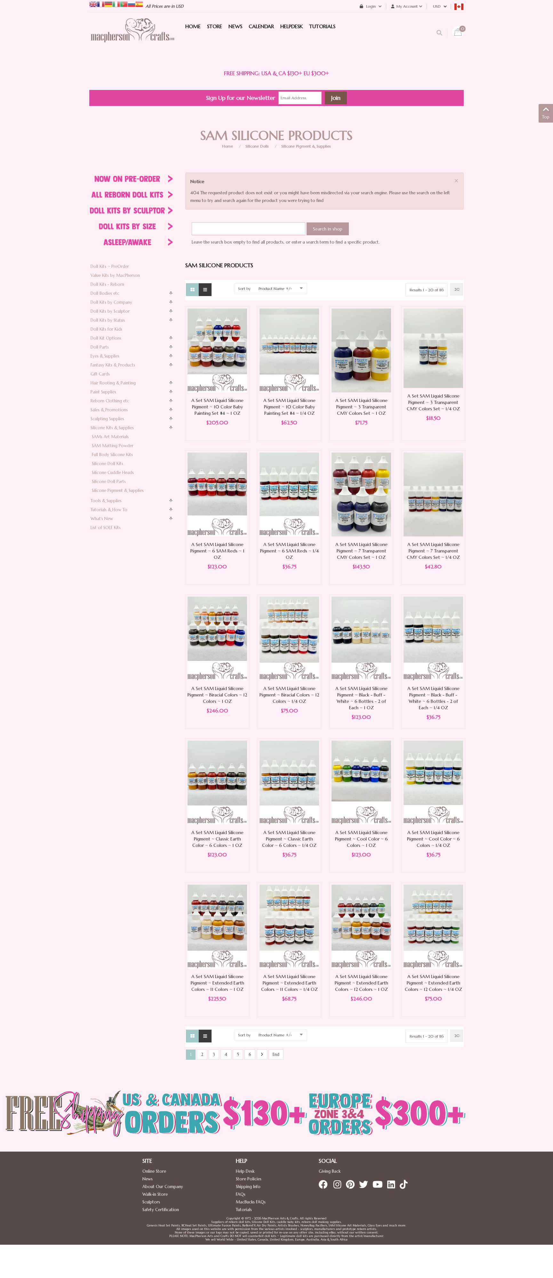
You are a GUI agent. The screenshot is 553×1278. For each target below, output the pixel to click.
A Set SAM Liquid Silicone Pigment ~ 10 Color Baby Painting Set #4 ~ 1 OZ (217, 407)
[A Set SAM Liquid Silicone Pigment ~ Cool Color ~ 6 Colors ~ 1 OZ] (361, 782)
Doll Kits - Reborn (107, 284)
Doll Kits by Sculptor (110, 311)
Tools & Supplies (106, 500)
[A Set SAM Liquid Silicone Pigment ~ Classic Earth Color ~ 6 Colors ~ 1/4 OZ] (289, 782)
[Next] (262, 1054)
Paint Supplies (103, 392)
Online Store (154, 1171)
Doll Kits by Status (108, 320)
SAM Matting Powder (112, 445)
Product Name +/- (275, 288)
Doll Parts (100, 347)
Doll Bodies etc (105, 293)
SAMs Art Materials (110, 436)
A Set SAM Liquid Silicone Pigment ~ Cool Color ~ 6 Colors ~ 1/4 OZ (433, 839)
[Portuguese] (124, 3)
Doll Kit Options (106, 338)
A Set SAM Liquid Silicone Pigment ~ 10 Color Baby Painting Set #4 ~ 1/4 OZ (289, 407)
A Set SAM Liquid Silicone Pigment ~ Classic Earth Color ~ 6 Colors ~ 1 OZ (217, 839)
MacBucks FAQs (251, 1202)
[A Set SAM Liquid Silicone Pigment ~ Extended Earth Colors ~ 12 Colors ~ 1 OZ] (361, 926)
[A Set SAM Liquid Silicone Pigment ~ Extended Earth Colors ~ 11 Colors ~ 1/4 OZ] (289, 926)
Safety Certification (160, 1209)
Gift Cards (100, 374)
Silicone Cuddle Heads (113, 472)
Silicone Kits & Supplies (112, 427)
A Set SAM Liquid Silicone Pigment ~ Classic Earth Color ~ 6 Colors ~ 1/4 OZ (289, 839)
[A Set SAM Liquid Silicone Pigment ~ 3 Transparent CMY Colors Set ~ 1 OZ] (361, 350)
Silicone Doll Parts (109, 481)
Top (545, 117)
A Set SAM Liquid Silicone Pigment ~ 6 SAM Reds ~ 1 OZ (217, 551)
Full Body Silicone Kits (112, 454)
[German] (108, 3)
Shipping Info (248, 1186)
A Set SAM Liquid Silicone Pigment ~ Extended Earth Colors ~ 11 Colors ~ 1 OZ (217, 983)
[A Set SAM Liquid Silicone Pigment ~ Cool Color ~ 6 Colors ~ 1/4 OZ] (433, 782)
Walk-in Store (155, 1194)
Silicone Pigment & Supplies (306, 146)
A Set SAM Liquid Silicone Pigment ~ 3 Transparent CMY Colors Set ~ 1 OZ (361, 407)
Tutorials (244, 1209)
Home (227, 146)
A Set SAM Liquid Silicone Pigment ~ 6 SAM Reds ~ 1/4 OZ (289, 551)
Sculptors (151, 1202)
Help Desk (245, 1171)
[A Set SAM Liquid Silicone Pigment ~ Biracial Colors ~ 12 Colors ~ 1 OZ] (217, 638)
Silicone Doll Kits (107, 463)
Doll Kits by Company (111, 302)
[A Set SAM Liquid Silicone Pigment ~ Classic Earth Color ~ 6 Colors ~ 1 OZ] (217, 782)
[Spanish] (139, 3)
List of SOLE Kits (106, 527)
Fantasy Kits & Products (113, 365)
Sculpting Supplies (107, 419)
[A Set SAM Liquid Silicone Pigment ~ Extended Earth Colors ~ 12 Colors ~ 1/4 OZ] (433, 926)
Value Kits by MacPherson (115, 275)
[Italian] (116, 3)
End (276, 1054)
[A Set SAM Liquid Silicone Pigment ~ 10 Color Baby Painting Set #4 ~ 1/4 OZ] (289, 350)
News (147, 1179)
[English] (93, 3)
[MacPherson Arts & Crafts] (132, 37)
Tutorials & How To (109, 509)
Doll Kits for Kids (106, 329)
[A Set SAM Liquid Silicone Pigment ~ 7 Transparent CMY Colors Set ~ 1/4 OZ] (433, 494)
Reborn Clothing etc (110, 401)
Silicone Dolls (257, 146)
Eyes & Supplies (105, 356)
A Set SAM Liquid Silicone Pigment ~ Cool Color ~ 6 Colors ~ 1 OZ (361, 839)
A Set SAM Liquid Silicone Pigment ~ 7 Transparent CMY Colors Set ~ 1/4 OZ (433, 551)
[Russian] (131, 3)
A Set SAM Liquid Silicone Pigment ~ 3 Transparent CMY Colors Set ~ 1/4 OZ (433, 402)
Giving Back (330, 1171)
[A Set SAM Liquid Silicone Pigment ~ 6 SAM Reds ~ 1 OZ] (217, 494)
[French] (101, 3)
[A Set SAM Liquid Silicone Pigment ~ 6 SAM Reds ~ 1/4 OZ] (289, 494)
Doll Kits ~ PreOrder (110, 266)
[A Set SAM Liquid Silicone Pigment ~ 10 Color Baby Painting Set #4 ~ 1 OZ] (217, 350)
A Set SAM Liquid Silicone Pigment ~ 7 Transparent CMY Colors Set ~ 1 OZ (361, 551)
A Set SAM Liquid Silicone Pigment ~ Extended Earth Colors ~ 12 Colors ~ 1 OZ (361, 983)
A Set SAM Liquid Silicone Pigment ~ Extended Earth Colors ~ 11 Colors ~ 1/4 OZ (289, 983)
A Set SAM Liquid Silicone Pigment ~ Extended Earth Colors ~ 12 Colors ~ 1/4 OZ (433, 983)
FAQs (240, 1194)
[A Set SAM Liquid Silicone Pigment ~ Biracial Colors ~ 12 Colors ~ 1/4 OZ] (289, 638)
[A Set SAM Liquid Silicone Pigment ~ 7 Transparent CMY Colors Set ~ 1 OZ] (361, 494)
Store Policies (248, 1179)
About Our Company (162, 1186)
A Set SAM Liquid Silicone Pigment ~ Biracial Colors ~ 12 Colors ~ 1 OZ (217, 695)
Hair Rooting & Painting (113, 383)
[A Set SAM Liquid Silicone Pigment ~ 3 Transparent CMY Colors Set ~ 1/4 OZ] (433, 347)
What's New (102, 518)
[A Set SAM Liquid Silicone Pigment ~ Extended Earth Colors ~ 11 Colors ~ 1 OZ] (217, 926)
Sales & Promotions (109, 410)
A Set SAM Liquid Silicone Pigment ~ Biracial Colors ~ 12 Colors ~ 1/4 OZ (289, 695)
